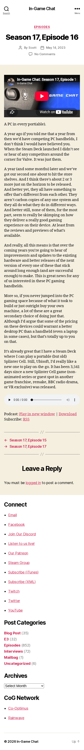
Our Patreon (18, 553)
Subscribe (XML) (22, 582)
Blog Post (12, 633)
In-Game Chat (42, 8)
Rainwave (16, 718)
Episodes (42, 27)
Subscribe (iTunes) (23, 572)
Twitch (13, 591)
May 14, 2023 (55, 47)
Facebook (16, 524)
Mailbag (11, 657)
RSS (26, 419)
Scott (32, 47)
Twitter (14, 601)
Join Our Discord (22, 534)
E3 (6, 639)
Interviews (13, 651)
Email (12, 515)
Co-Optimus (18, 708)
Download (68, 414)
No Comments (44, 54)
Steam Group (19, 563)
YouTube (15, 610)
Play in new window (37, 414)
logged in (33, 483)
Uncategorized (17, 663)
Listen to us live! (21, 543)
